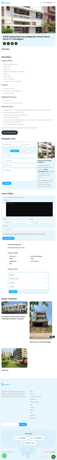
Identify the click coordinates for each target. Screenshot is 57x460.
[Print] (12, 43)
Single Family (13, 261)
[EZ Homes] (5, 2)
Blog (31, 405)
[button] (55, 3)
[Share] (16, 43)
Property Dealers (34, 402)
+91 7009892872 (47, 2)
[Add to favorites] (4, 43)
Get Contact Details (9, 132)
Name (5, 219)
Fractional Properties (35, 397)
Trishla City (4, 370)
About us (32, 394)
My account (33, 418)
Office (11, 258)
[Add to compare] (8, 43)
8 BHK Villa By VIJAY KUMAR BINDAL (40, 342)
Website (5, 226)
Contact (32, 407)
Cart (31, 413)
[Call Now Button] (53, 457)
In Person (15, 151)
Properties (33, 399)
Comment (6, 200)
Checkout (32, 415)
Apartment (12, 256)
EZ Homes (53, 452)
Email (31, 219)
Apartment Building (36, 256)
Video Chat (24, 151)
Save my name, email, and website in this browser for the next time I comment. (25, 234)
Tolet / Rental (35, 261)
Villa (10, 263)
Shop (32, 258)
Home (31, 391)
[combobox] (28, 144)
